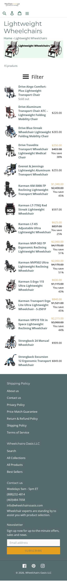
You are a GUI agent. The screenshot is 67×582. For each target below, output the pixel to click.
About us (13, 391)
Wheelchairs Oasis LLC (38, 572)
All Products (15, 465)
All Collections (16, 458)
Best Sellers (15, 472)
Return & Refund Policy (22, 419)
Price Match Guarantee (22, 412)
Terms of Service (18, 432)
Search (11, 451)
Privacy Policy (16, 405)
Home (8, 38)
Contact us (14, 398)
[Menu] (27, 13)
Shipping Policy (17, 425)
